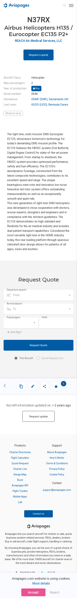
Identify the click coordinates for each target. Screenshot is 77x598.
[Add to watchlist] (56, 386)
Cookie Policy (56, 474)
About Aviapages (57, 452)
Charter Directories (20, 452)
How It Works (57, 457)
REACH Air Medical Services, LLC (38, 41)
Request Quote (38, 345)
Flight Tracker (20, 491)
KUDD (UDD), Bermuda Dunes (49, 104)
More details (41, 583)
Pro (37, 88)
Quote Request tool (52, 358)
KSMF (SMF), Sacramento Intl (49, 99)
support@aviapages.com (57, 489)
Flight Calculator (20, 457)
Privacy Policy (57, 468)
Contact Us (38, 513)
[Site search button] (64, 5)
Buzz (20, 479)
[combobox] (38, 295)
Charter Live (20, 468)
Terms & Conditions (57, 463)
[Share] (44, 386)
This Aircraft (26, 358)
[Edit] (32, 386)
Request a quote (38, 55)
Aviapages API (20, 485)
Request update (38, 416)
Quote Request (20, 463)
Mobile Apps (20, 496)
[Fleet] (21, 386)
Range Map (20, 474)
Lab (20, 502)
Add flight (16, 332)
